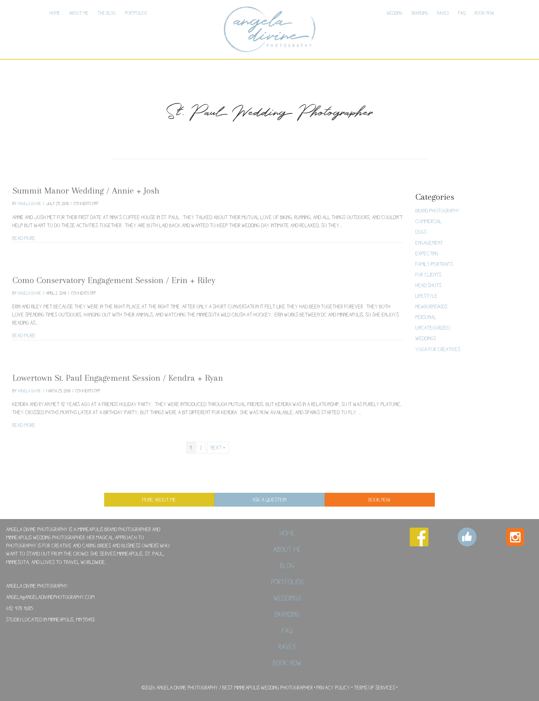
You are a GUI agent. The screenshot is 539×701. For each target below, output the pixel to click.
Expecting (427, 253)
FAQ (462, 13)
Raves (443, 13)
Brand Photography (437, 210)
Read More (24, 238)
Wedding (395, 13)
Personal (425, 317)
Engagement (429, 243)
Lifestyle (426, 296)
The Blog (107, 13)
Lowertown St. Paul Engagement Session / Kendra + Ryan (117, 378)
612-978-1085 (19, 608)
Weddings (425, 338)
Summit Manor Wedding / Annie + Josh (85, 190)
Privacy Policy (333, 687)
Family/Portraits (434, 264)
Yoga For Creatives (437, 349)
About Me (79, 13)
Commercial (428, 221)
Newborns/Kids (431, 306)
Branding (420, 13)
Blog (287, 565)
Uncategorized (432, 328)
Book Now (484, 13)
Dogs (421, 232)
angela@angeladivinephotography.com (50, 597)
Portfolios (136, 13)
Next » (218, 447)
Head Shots (428, 285)
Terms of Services (374, 687)
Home (55, 13)
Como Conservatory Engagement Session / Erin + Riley (113, 280)
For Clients (428, 274)
